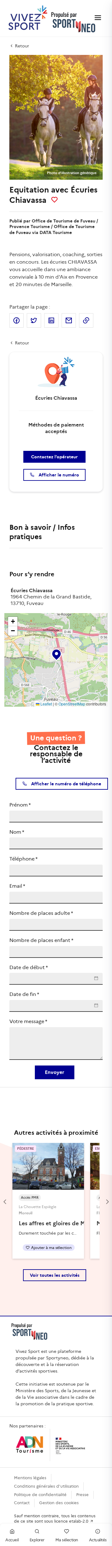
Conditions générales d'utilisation (46, 1486)
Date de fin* (24, 994)
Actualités (98, 1540)
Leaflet (46, 703)
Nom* (16, 832)
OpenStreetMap (71, 703)
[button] (56, 653)
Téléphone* (23, 859)
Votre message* (28, 1021)
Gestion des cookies (59, 1502)
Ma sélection (66, 1540)
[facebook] (16, 320)
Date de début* (28, 967)
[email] (69, 320)
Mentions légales (30, 1477)
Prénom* (20, 805)
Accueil (12, 1540)
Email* (17, 886)
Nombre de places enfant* (41, 940)
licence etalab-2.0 (72, 1521)
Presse (82, 1494)
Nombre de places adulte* (41, 913)
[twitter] (34, 320)
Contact (22, 1502)
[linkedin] (51, 320)
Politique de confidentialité (40, 1494)
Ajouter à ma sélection (51, 1247)
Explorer (37, 1540)
